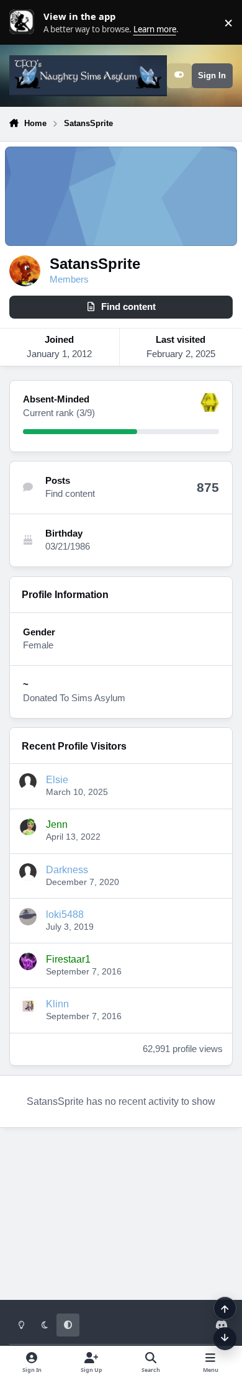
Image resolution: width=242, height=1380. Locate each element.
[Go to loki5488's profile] (28, 916)
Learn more (25, 22)
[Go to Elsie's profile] (28, 782)
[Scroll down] (224, 1338)
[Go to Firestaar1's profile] (28, 961)
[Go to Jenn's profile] (28, 826)
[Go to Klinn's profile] (28, 1006)
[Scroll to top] (224, 1308)
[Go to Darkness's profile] (28, 872)
